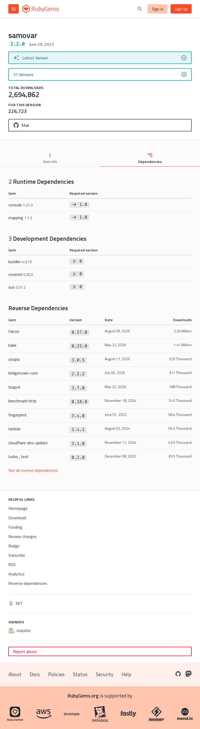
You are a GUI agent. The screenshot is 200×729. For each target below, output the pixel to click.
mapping (20, 217)
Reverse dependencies (27, 583)
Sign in (157, 9)
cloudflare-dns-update (28, 443)
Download (17, 518)
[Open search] (140, 9)
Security (104, 674)
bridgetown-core (23, 373)
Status (80, 674)
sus (17, 287)
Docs (35, 674)
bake (12, 345)
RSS (12, 564)
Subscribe (16, 555)
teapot (14, 387)
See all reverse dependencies (33, 470)
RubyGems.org (83, 695)
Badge (14, 546)
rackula (14, 429)
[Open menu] (13, 9)
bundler (20, 261)
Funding (15, 527)
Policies (56, 674)
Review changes (22, 536)
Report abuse (25, 651)
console (20, 205)
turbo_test (18, 456)
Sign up (181, 9)
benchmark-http (22, 401)
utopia (14, 359)
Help (126, 674)
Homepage (18, 508)
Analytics (16, 574)
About (14, 674)
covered (20, 274)
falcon (13, 331)
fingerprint (17, 415)
